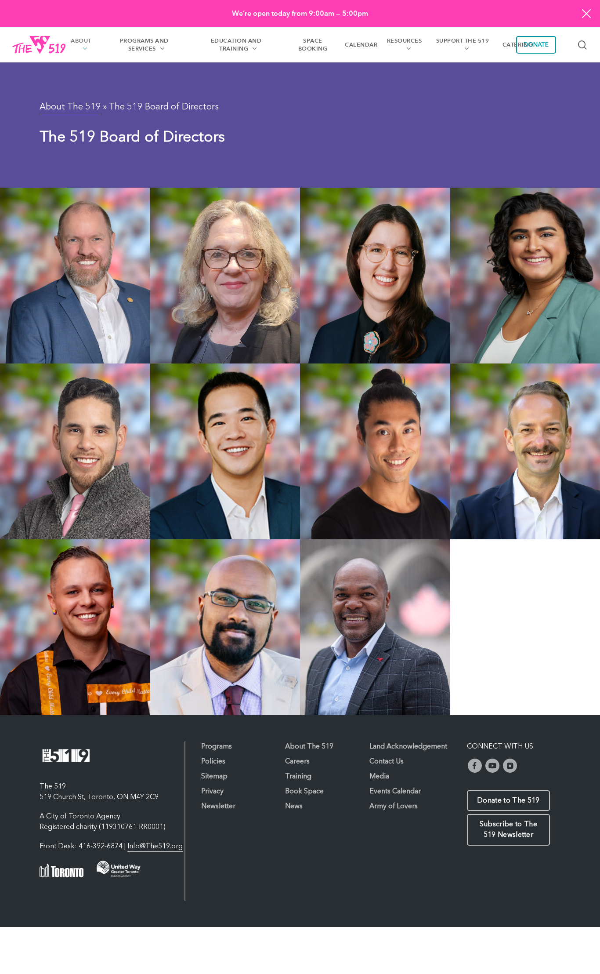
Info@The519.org (155, 846)
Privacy (212, 791)
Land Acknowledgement (408, 746)
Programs (216, 746)
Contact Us (386, 761)
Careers (297, 761)
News (294, 806)
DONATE (536, 45)
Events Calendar (395, 791)
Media (379, 776)
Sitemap (214, 776)
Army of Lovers (393, 806)
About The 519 (70, 107)
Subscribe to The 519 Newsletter (508, 830)
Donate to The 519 (508, 800)
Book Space (304, 791)
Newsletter (218, 806)
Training (298, 776)
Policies (213, 761)
